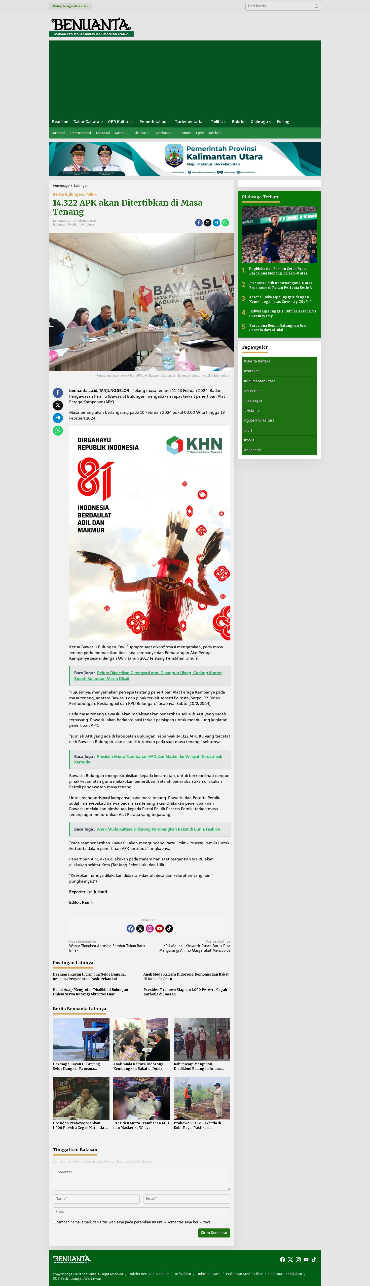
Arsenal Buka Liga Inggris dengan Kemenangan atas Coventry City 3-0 (280, 299)
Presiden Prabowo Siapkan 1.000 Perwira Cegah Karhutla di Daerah (185, 992)
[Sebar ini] (199, 222)
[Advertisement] (185, 78)
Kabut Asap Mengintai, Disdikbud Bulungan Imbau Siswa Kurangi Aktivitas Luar (90, 992)
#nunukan (252, 391)
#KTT (248, 430)
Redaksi (162, 1274)
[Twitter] (140, 929)
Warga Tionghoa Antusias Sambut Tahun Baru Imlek (107, 946)
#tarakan (252, 371)
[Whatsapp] (225, 222)
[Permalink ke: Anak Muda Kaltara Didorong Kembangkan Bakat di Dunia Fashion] (141, 1039)
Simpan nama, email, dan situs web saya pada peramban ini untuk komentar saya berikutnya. (134, 1222)
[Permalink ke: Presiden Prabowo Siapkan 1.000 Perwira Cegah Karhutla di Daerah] (81, 1098)
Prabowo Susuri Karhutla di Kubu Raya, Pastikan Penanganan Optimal (197, 1125)
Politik (90, 194)
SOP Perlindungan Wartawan (77, 1278)
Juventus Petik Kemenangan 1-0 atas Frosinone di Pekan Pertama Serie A (281, 285)
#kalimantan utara (259, 381)
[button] (316, 6)
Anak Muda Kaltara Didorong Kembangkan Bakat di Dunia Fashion (186, 976)
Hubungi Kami (208, 1274)
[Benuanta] (91, 26)
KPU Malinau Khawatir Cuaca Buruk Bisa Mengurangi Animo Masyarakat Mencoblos (194, 946)
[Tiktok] (169, 929)
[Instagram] (150, 929)
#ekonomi (252, 450)
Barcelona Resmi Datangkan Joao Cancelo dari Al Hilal (278, 327)
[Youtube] (159, 929)
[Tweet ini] (207, 222)
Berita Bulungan (68, 194)
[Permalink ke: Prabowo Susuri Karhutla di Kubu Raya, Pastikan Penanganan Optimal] (202, 1098)
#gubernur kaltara (259, 420)
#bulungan (253, 401)
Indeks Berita (139, 1274)
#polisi (249, 440)
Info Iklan (183, 1274)
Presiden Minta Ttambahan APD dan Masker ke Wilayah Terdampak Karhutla (141, 1125)
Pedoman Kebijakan (285, 1274)
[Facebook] (131, 929)
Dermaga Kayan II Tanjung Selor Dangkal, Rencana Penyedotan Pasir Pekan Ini (90, 976)
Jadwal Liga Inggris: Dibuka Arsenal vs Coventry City (282, 313)
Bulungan (59, 224)
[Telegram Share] (216, 222)
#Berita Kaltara (257, 361)
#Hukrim (251, 410)
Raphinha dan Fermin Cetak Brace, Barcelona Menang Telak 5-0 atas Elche (279, 271)
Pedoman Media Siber (244, 1274)
